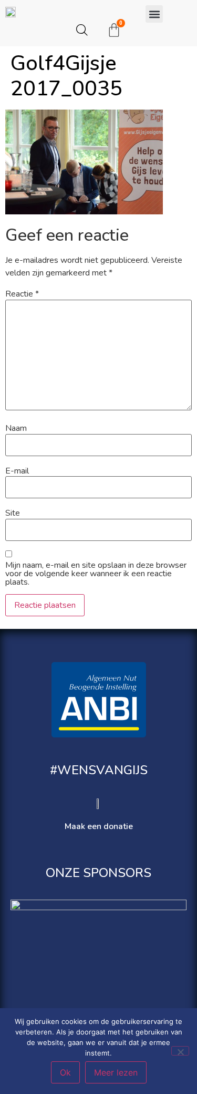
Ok (65, 1072)
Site (12, 513)
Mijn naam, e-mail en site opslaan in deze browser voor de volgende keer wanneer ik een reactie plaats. (95, 573)
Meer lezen (116, 1072)
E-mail (17, 471)
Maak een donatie (99, 826)
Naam (16, 428)
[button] (154, 14)
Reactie (22, 294)
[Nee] (180, 1051)
